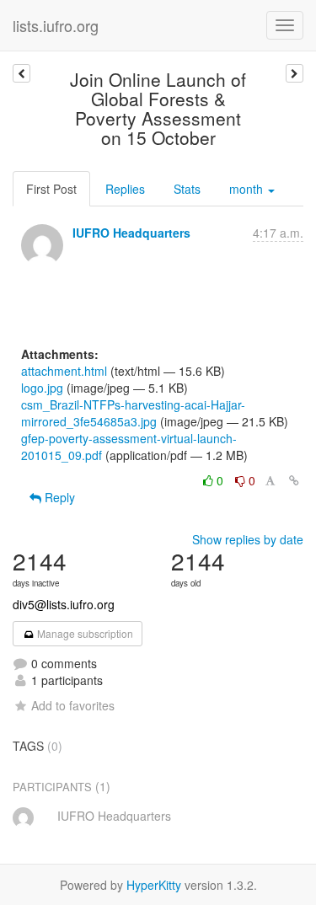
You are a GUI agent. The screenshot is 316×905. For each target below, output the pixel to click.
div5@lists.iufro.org (64, 604)
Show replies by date (247, 539)
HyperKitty (153, 884)
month (247, 188)
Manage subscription (84, 633)
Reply (58, 497)
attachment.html (64, 370)
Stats (187, 188)
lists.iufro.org (56, 25)
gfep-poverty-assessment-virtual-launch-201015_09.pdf (129, 446)
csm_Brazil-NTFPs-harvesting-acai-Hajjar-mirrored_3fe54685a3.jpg (133, 413)
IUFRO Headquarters (131, 232)
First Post (51, 188)
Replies (125, 188)
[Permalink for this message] (294, 480)
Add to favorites (73, 705)
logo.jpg (42, 387)
